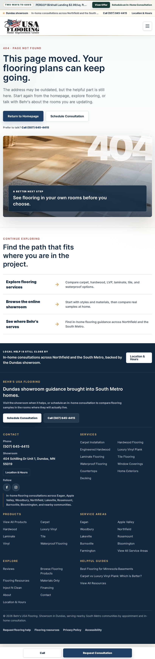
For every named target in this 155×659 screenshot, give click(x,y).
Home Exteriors (128, 471)
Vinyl (6, 543)
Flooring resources (47, 629)
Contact (45, 595)
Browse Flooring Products (51, 571)
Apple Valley (126, 522)
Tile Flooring (126, 456)
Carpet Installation (92, 442)
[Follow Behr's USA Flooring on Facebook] (7, 487)
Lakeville (86, 536)
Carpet (45, 522)
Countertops (88, 471)
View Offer (101, 4)
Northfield (124, 529)
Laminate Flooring (92, 456)
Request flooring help (17, 629)
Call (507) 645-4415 (115, 13)
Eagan (84, 522)
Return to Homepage (23, 116)
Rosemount (125, 536)
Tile (43, 536)
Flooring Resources (16, 580)
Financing (46, 587)
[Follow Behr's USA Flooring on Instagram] (16, 487)
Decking (85, 478)
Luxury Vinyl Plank (130, 449)
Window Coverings (130, 464)
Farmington (87, 550)
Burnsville (87, 543)
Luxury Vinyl (48, 529)
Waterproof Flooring (93, 464)
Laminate (9, 536)
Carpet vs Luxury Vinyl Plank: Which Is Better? (111, 576)
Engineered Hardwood (95, 449)
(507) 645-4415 (16, 446)
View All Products (15, 522)
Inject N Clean (12, 587)
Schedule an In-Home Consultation (132, 4)
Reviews (8, 569)
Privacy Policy (72, 629)
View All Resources (93, 583)
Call (42, 652)
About (7, 595)
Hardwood (10, 529)
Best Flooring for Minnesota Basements (106, 569)
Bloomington (126, 543)
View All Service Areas (133, 550)
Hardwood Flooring (130, 442)
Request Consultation (97, 652)
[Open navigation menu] (147, 26)
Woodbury (87, 529)
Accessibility (93, 629)
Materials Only (50, 580)
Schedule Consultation (67, 116)
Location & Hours (142, 13)
